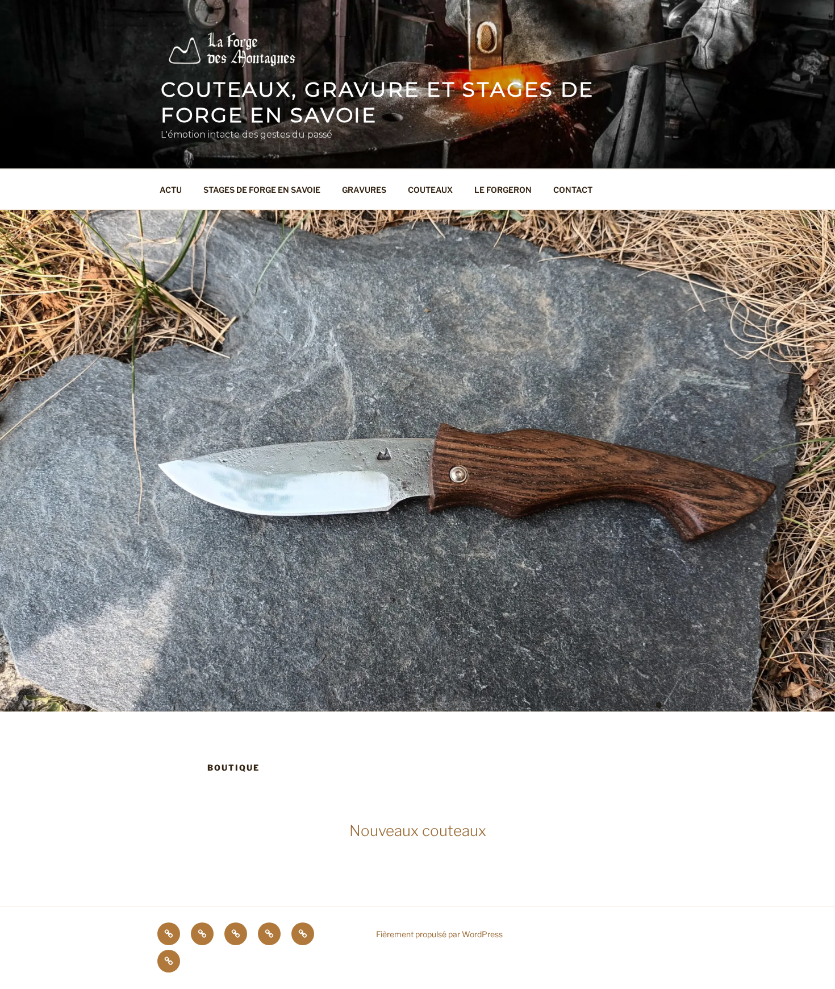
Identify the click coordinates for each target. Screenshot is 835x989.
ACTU (171, 190)
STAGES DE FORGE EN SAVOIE (261, 190)
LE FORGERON (503, 190)
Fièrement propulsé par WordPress (439, 934)
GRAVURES (364, 190)
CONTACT (572, 190)
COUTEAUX (430, 190)
